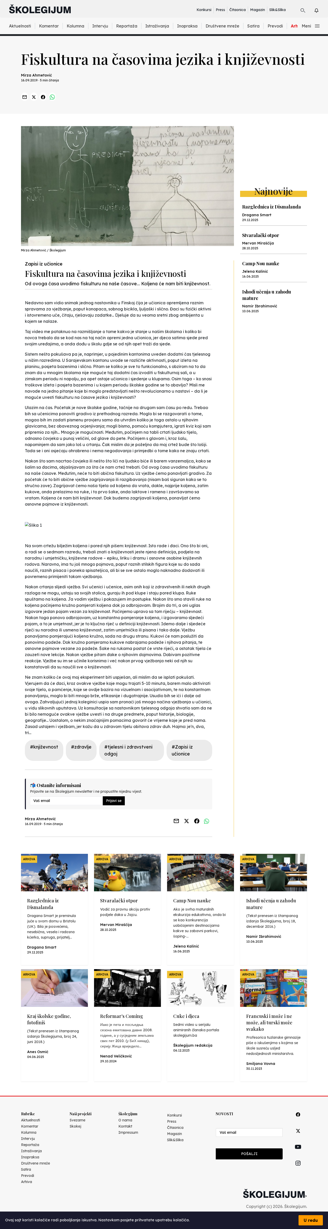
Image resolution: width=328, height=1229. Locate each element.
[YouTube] (298, 1153)
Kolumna (75, 26)
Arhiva (26, 1181)
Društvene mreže (222, 26)
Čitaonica (237, 9)
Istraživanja (157, 26)
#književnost (44, 747)
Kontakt (125, 1126)
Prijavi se (113, 800)
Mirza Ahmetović (36, 75)
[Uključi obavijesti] (321, 9)
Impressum (128, 1132)
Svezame (77, 1120)
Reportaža (126, 26)
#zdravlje (81, 747)
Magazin (257, 9)
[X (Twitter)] (298, 1137)
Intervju (100, 26)
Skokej (75, 1126)
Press (220, 9)
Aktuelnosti (20, 26)
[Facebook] (298, 1120)
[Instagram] (298, 1169)
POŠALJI (249, 1153)
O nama (125, 1120)
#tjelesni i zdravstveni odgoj (128, 750)
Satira (253, 26)
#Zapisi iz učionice (182, 750)
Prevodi (275, 26)
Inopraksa (187, 26)
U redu (311, 1220)
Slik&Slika (277, 9)
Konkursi (204, 9)
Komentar (49, 26)
